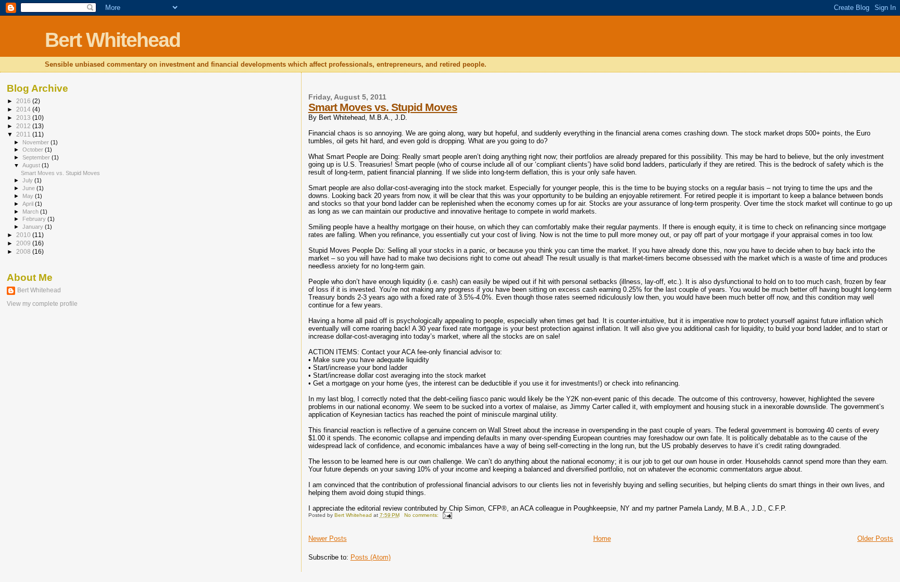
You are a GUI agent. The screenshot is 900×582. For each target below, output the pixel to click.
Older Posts (875, 538)
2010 (24, 234)
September (37, 157)
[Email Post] (447, 515)
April (28, 204)
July (28, 180)
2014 (24, 109)
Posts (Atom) (371, 557)
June (29, 188)
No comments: (422, 515)
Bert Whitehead (112, 40)
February (34, 219)
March (31, 211)
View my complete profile (42, 303)
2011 (24, 134)
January (33, 227)
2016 (24, 100)
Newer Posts (327, 538)
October (33, 149)
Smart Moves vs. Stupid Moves (382, 107)
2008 (24, 251)
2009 (24, 243)
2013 (24, 117)
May (28, 196)
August (32, 165)
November (36, 142)
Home (602, 538)
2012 (24, 125)
